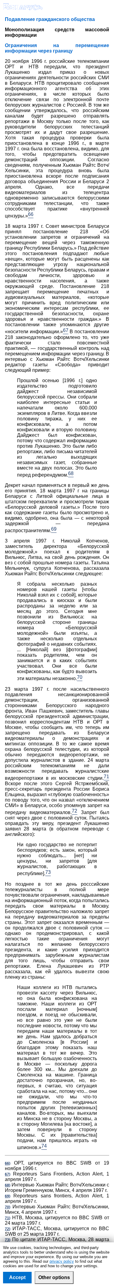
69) (7, 1196)
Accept (17, 1277)
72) (7, 1229)
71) (7, 1218)
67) (7, 1174)
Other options (54, 1277)
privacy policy (62, 1261)
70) (7, 1207)
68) (7, 1185)
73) (7, 1240)
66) (7, 1163)
